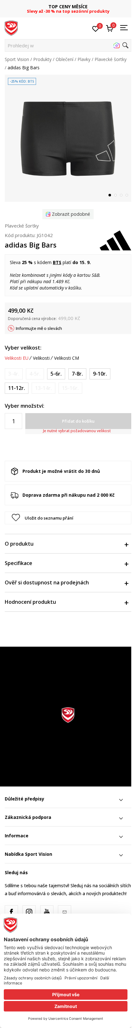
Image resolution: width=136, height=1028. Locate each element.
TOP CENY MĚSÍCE (68, 6)
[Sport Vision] (11, 27)
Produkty (42, 59)
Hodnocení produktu (30, 601)
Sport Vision (17, 59)
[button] (68, 45)
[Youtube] (46, 912)
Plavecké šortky (111, 59)
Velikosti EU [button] (16, 358)
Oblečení (64, 59)
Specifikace (18, 563)
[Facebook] (11, 912)
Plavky (83, 59)
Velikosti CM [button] (66, 358)
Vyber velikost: (23, 348)
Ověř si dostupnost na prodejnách (47, 582)
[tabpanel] (68, 138)
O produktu (19, 543)
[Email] (64, 912)
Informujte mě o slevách (39, 328)
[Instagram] (29, 912)
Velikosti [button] (41, 358)
